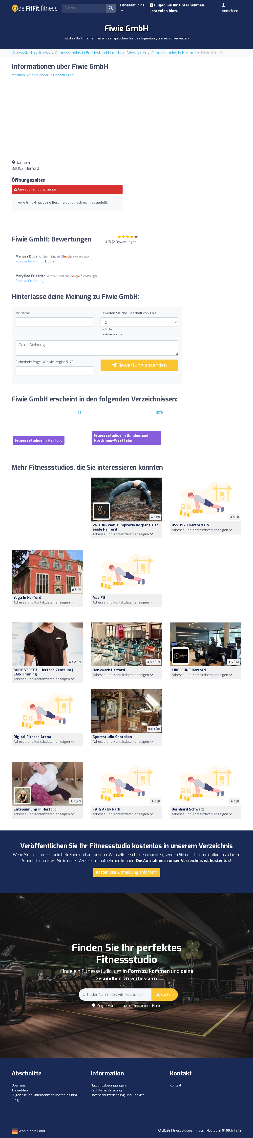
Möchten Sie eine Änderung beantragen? (43, 75)
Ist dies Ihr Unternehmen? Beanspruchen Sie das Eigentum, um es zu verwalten (126, 38)
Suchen (167, 994)
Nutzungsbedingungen (108, 1085)
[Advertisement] (185, 194)
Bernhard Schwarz (188, 809)
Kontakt (175, 1085)
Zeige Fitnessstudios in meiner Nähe (128, 1005)
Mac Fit (99, 597)
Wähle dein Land (31, 1131)
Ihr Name (23, 313)
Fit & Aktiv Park (106, 809)
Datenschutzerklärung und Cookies (118, 1095)
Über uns (19, 1085)
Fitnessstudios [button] (132, 5)
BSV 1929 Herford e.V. (191, 525)
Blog (15, 1100)
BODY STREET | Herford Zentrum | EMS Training (43, 672)
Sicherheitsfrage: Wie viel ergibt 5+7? (44, 362)
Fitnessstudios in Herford (173, 52)
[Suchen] (111, 8)
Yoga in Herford (27, 597)
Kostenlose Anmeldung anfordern (126, 872)
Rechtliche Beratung (106, 1090)
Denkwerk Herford (109, 670)
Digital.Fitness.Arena (32, 737)
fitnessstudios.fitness (31, 52)
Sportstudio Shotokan (112, 737)
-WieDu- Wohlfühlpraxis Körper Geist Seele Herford (125, 527)
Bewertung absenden (142, 365)
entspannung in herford (35, 809)
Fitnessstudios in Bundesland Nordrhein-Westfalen (100, 52)
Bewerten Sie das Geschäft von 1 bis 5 (130, 313)
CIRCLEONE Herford (189, 670)
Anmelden (230, 10)
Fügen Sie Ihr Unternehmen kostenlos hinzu (176, 8)
